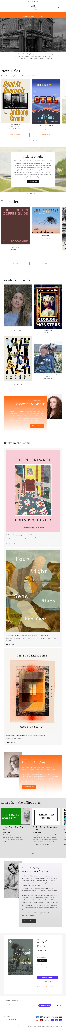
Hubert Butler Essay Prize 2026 (13, 828)
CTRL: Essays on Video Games (46, 125)
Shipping (47, 953)
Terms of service (50, 1026)
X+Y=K (18, 382)
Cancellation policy (31, 1026)
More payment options (47, 981)
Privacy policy (38, 1025)
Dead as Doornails (15, 124)
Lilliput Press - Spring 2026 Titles (45, 828)
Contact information (57, 1025)
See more (33, 179)
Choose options (15, 134)
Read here (9, 544)
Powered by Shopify (28, 1025)
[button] (3, 7)
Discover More (37, 426)
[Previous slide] (27, 193)
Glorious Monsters (48, 330)
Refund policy (41, 1026)
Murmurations (45, 235)
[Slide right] (36, 141)
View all (62, 804)
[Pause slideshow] (38, 193)
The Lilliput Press (18, 1025)
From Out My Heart (18, 328)
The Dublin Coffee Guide (15, 246)
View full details (51, 987)
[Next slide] (34, 193)
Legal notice (59, 1026)
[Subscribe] (31, 1005)
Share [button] (40, 987)
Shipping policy (47, 1025)
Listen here (10, 644)
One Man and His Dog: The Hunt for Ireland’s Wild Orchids (48, 375)
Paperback (42, 960)
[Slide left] (29, 141)
